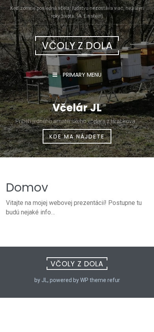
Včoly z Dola (77, 46)
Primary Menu (81, 75)
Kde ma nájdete (77, 136)
